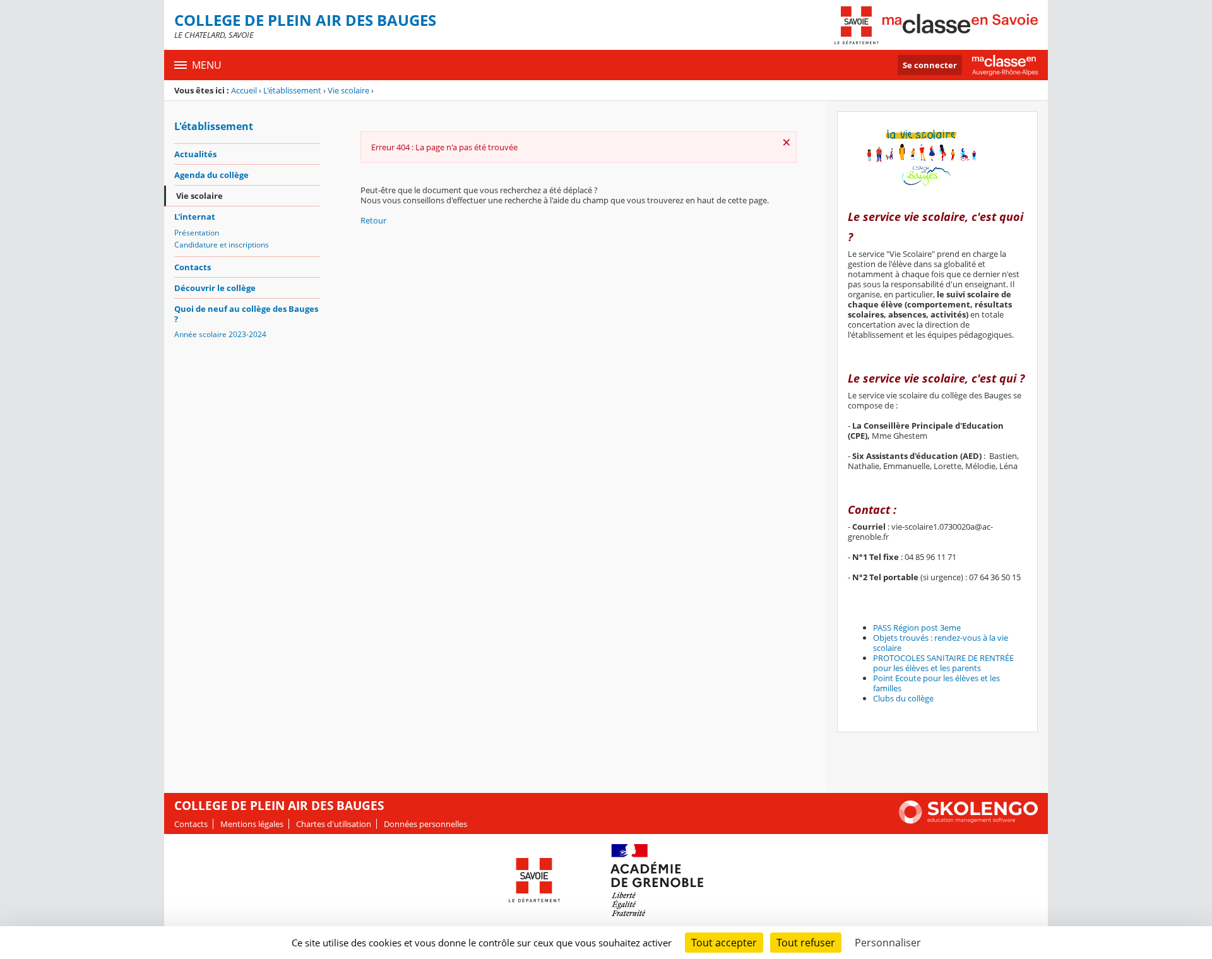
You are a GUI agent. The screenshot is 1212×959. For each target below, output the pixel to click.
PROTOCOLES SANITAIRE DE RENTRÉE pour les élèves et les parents (943, 663)
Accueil (244, 90)
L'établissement (292, 90)
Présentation (196, 232)
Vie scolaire (348, 90)
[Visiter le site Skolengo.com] (968, 820)
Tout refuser (805, 943)
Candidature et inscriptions (221, 244)
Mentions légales (251, 824)
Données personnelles (425, 824)
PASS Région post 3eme (917, 627)
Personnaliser (888, 943)
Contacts (192, 267)
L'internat (194, 216)
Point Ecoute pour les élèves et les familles (936, 683)
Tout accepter (724, 943)
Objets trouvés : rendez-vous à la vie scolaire (940, 642)
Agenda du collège (211, 175)
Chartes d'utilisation (333, 824)
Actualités (195, 154)
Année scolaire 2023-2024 (220, 334)
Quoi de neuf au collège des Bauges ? (246, 314)
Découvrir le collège (215, 288)
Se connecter (930, 65)
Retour (373, 220)
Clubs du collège (903, 698)
